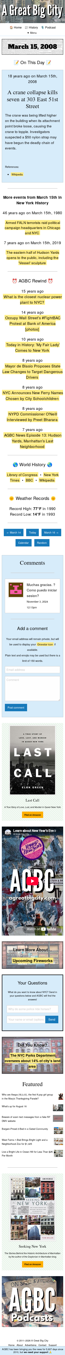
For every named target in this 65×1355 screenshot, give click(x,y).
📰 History (31, 27)
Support (53, 1345)
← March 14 (14, 532)
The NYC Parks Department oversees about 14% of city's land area (32, 1061)
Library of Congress (22, 474)
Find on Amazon (32, 814)
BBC (29, 480)
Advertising (30, 1345)
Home (11, 1345)
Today (32, 532)
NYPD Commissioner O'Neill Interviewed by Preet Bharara (32, 416)
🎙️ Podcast (48, 27)
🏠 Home (16, 27)
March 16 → (51, 532)
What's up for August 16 (14, 1106)
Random (42, 542)
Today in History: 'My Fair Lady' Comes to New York (33, 347)
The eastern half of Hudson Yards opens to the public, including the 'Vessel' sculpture (32, 257)
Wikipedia (17, 174)
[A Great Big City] (32, 11)
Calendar (23, 542)
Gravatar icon (45, 644)
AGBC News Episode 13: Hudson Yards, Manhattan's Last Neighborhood (33, 440)
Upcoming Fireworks (33, 960)
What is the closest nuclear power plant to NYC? (33, 299)
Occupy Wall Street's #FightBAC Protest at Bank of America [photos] (33, 323)
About (20, 1345)
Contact (42, 1345)
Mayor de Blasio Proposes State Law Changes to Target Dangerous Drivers (32, 371)
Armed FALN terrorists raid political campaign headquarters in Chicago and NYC (32, 227)
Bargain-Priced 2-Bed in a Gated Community (25, 1128)
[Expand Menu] (32, 33)
